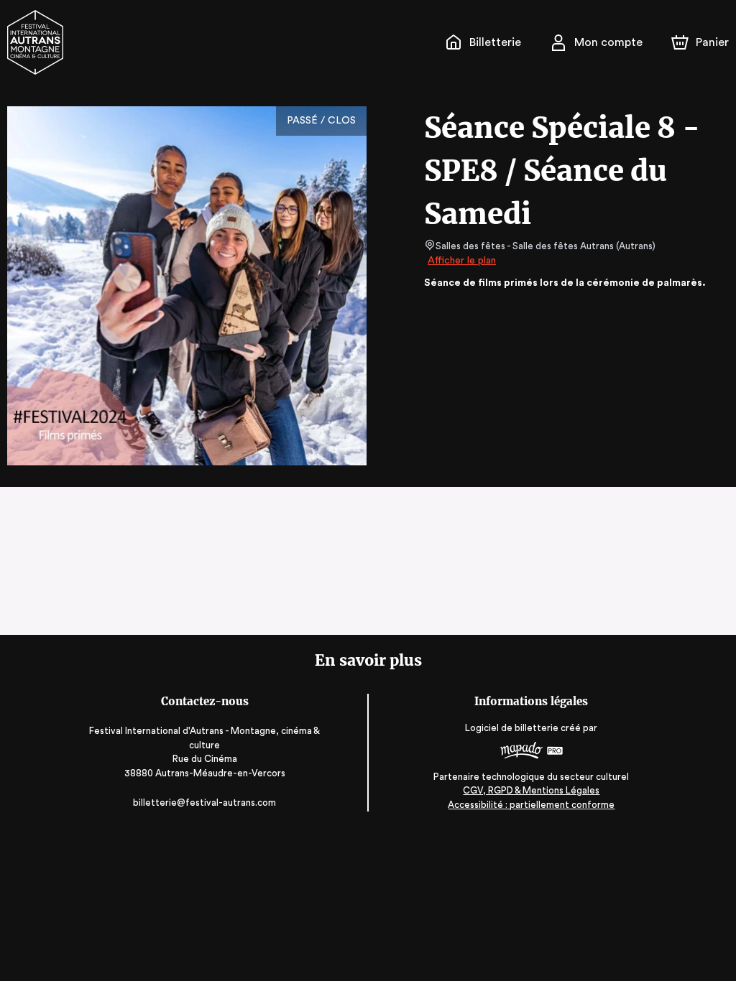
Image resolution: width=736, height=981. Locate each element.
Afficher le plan (462, 261)
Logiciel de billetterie (511, 728)
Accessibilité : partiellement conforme (531, 804)
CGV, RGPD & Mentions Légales (531, 790)
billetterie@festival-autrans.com (204, 802)
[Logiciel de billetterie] (531, 752)
